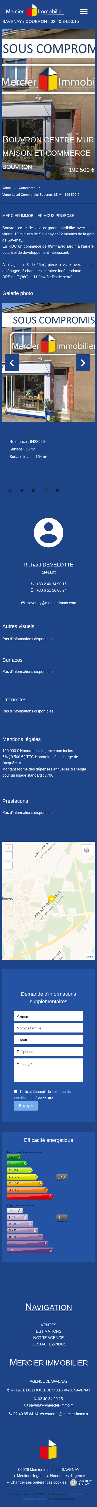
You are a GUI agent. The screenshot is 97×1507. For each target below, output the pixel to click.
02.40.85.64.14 (26, 1414)
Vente (6, 188)
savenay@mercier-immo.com (51, 603)
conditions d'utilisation (35, 1498)
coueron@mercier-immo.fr (66, 1414)
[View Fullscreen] (8, 865)
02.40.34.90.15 (50, 1399)
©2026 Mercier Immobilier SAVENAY (49, 1470)
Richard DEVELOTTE (48, 565)
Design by (85, 1482)
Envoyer (26, 1106)
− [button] (8, 855)
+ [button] (8, 848)
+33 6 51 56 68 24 (51, 590)
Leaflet (89, 956)
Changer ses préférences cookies (38, 1482)
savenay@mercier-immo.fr (51, 1405)
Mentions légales (31, 1476)
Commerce (27, 188)
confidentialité (75, 1494)
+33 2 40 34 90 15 (51, 584)
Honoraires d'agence (67, 1476)
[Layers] (86, 850)
